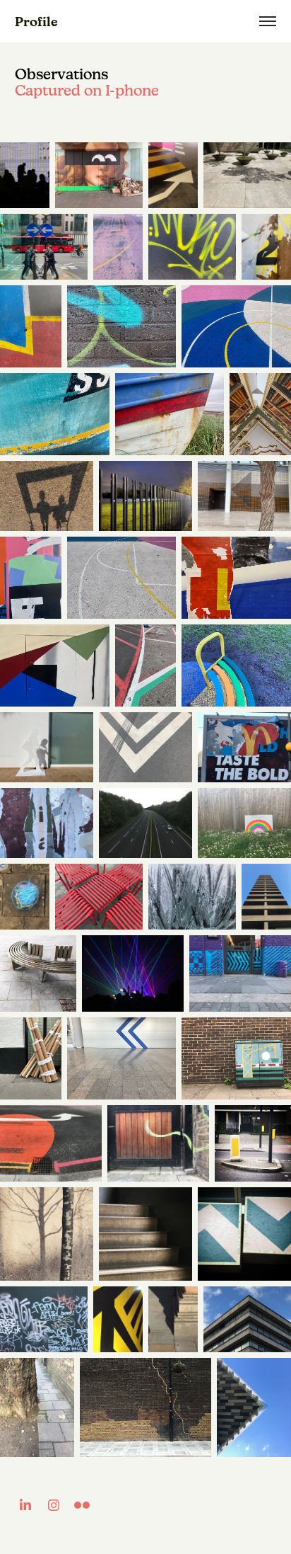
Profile (36, 21)
